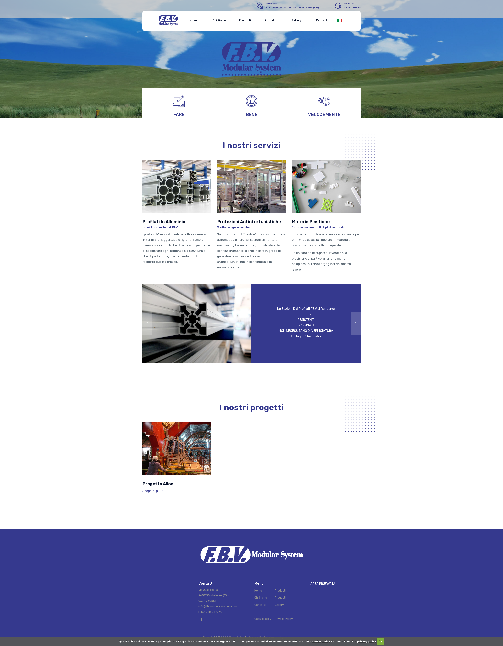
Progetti (280, 597)
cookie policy (321, 641)
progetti (270, 20)
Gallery (279, 605)
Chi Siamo (260, 597)
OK (380, 641)
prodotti (245, 20)
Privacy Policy (284, 619)
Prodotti (280, 590)
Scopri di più (151, 491)
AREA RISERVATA (322, 583)
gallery (296, 20)
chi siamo (219, 20)
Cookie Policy (262, 619)
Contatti (260, 605)
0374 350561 (207, 601)
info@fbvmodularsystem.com (217, 606)
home (193, 20)
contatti (322, 20)
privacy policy (366, 641)
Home (258, 590)
